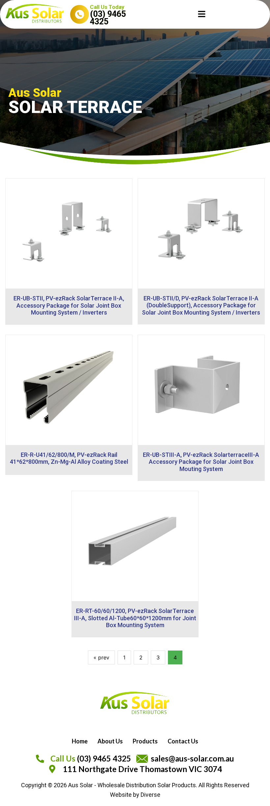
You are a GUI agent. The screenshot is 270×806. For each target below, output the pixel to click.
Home (80, 741)
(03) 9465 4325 (108, 17)
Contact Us (183, 741)
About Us (110, 741)
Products (145, 741)
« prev (101, 657)
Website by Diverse (135, 794)
